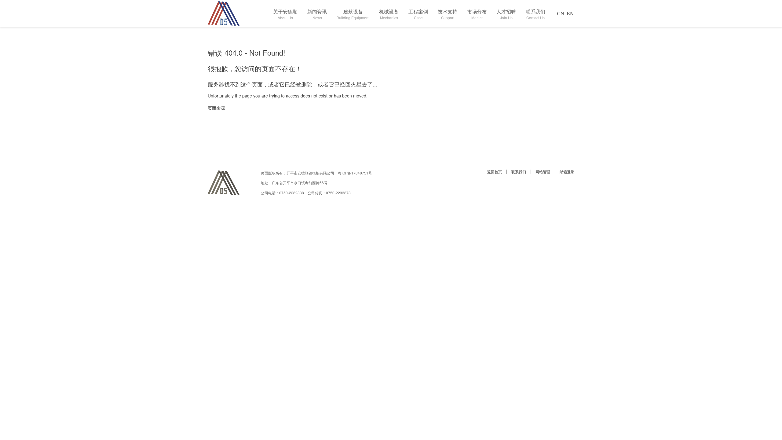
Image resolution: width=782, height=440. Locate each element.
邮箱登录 (567, 171)
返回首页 (494, 171)
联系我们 (518, 171)
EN (570, 13)
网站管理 (542, 171)
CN (560, 13)
